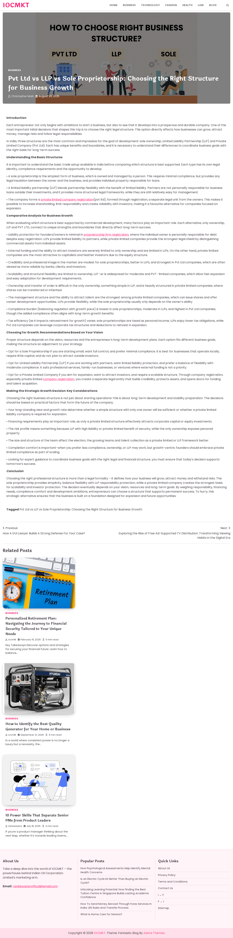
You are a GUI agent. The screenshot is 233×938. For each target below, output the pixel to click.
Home (113, 5)
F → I (161, 901)
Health (187, 5)
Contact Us (165, 888)
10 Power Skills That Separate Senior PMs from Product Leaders (37, 818)
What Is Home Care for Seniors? (101, 914)
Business (129, 5)
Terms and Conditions (172, 881)
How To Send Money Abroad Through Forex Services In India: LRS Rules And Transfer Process (116, 906)
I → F (161, 895)
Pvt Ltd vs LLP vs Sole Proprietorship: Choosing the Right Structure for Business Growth (80, 509)
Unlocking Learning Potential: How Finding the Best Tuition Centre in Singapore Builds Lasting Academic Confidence (114, 893)
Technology (150, 5)
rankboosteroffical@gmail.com (35, 886)
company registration (58, 379)
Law (201, 5)
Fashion (171, 5)
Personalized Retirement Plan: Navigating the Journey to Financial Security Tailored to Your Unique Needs (36, 626)
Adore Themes (154, 933)
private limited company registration (67, 199)
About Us (164, 868)
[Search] (227, 5)
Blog (213, 5)
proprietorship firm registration (106, 234)
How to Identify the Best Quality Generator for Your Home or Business (37, 726)
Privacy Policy (166, 875)
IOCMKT (16, 5)
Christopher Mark (22, 96)
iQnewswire (15, 826)
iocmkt (12, 639)
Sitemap (163, 908)
